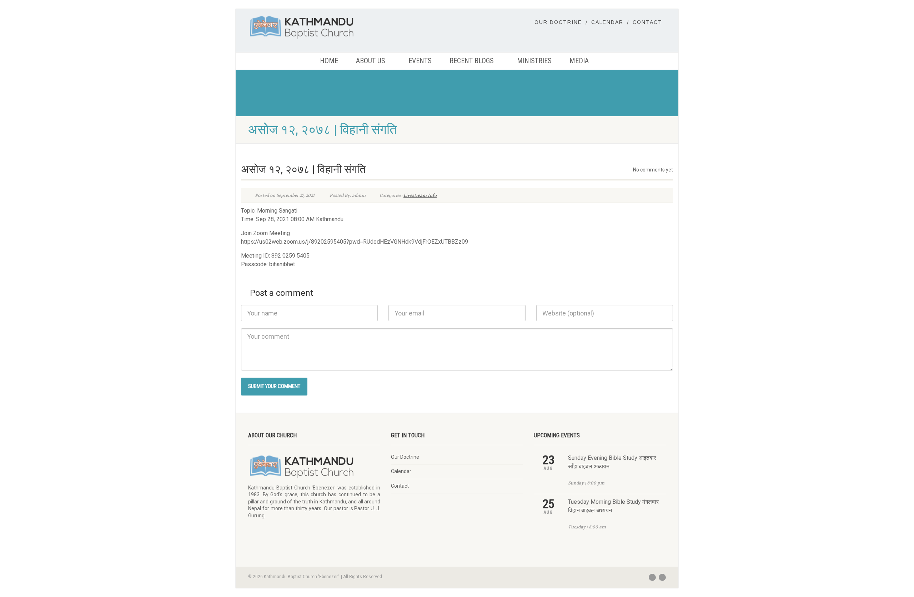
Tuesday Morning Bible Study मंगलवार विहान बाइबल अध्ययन (613, 506)
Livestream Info (420, 195)
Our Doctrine (558, 22)
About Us (370, 60)
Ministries (534, 60)
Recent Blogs (472, 60)
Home (329, 60)
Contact (647, 22)
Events (420, 60)
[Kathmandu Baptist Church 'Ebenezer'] (314, 27)
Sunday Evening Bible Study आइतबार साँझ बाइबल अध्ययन (612, 462)
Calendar (607, 22)
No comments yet (653, 170)
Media (579, 60)
